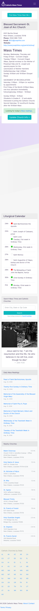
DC (21, 558)
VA (8, 590)
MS (27, 570)
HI (8, 562)
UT (27, 586)
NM (9, 578)
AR (21, 554)
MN (21, 570)
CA (27, 554)
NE (15, 574)
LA (21, 566)
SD (9, 586)
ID (14, 562)
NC (21, 578)
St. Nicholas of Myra (11, 471)
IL (20, 562)
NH (27, 574)
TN (15, 586)
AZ (15, 554)
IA (2, 566)
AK (9, 554)
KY (15, 566)
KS (9, 566)
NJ (2, 578)
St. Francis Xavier (10, 536)
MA (9, 570)
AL (2, 554)
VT (2, 590)
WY (3, 594)
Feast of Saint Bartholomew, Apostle (17, 379)
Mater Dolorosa (9, 451)
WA (15, 590)
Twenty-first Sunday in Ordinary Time (18, 387)
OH (3, 582)
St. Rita (6, 481)
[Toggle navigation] (34, 4)
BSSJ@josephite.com (17, 40)
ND (27, 578)
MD (3, 570)
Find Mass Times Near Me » (19, 15)
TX (21, 586)
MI (15, 570)
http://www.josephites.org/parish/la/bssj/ (19, 45)
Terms (2, 607)
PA (21, 582)
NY (15, 578)
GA (3, 562)
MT (9, 574)
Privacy (8, 607)
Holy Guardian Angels (12, 518)
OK (9, 582)
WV (21, 590)
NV (21, 574)
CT (9, 558)
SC (2, 586)
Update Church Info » (19, 117)
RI (27, 582)
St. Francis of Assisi (11, 508)
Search (19, 313)
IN (27, 562)
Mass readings (26, 111)
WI (27, 590)
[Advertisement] (19, 145)
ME (27, 566)
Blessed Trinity (9, 499)
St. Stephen (8, 527)
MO (3, 574)
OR (15, 582)
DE (15, 558)
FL (27, 558)
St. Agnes (7, 490)
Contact (31, 603)
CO (3, 558)
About (25, 603)
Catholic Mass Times (13, 5)
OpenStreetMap (27, 316)
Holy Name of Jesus (11, 462)
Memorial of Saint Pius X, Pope (15, 404)
